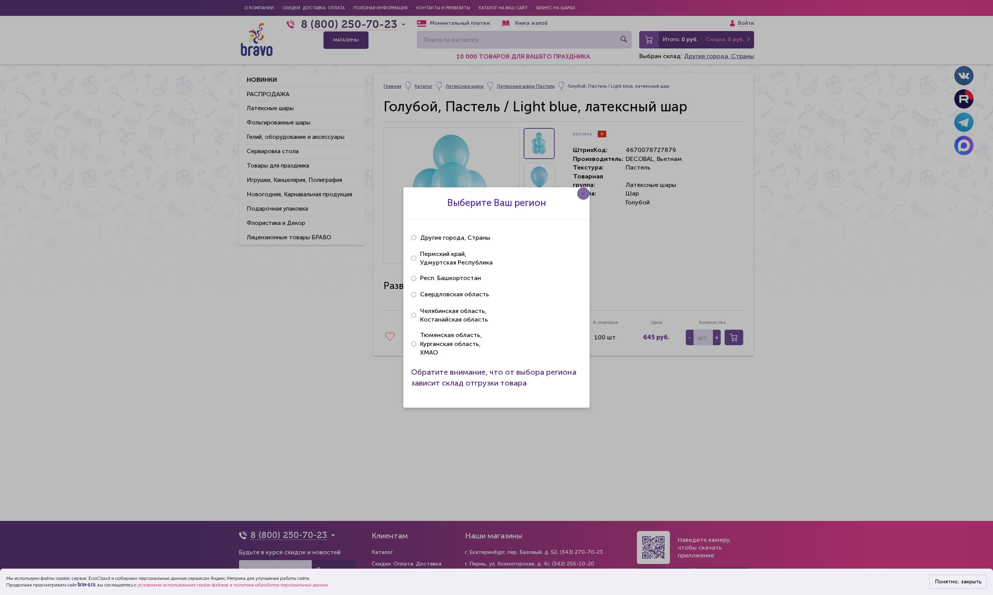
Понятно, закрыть (958, 581)
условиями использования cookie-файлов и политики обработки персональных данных (233, 585)
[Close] (583, 193)
